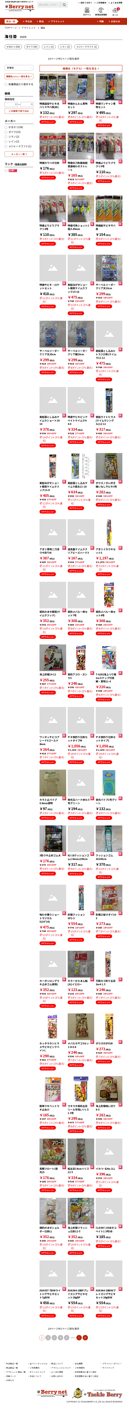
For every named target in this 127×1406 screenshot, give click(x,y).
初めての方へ (86, 3)
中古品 (28, 21)
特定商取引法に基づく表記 (86, 1376)
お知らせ (115, 21)
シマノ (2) (65, 46)
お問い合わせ (57, 1376)
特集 (101, 21)
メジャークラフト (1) (86, 46)
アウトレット (57, 21)
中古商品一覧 (12, 1363)
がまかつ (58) (13, 46)
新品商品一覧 (12, 1368)
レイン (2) (49, 46)
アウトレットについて (61, 1368)
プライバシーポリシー (112, 1363)
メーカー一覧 (18, 154)
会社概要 (79, 1363)
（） (20, 164)
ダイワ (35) (31, 46)
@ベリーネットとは (38, 1363)
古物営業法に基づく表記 (85, 1372)
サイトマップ (108, 1368)
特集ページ (11, 1376)
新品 (41, 21)
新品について (57, 1363)
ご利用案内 (101, 3)
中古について (36, 1376)
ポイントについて (37, 1372)
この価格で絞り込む (19, 110)
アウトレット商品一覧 (16, 1372)
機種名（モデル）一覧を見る (80, 68)
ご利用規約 (80, 1368)
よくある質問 (116, 3)
